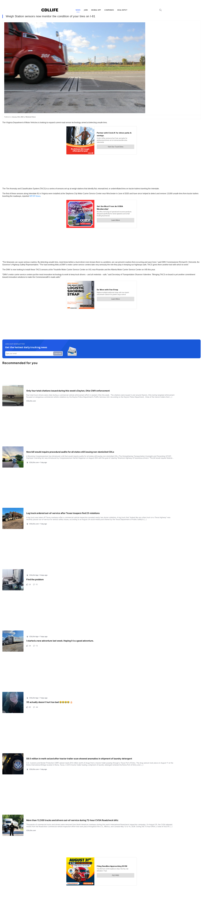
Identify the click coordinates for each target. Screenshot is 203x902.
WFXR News (34, 196)
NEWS (78, 10)
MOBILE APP (96, 10)
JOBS (86, 10)
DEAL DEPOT (122, 10)
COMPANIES (109, 10)
